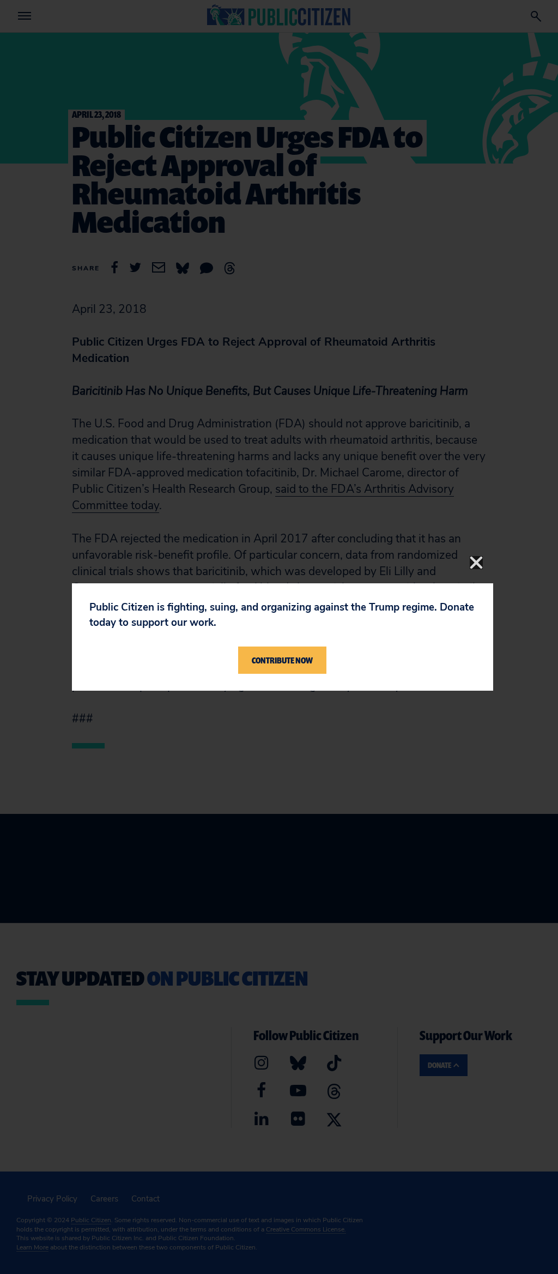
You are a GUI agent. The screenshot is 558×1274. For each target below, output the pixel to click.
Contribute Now (282, 660)
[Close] (476, 562)
